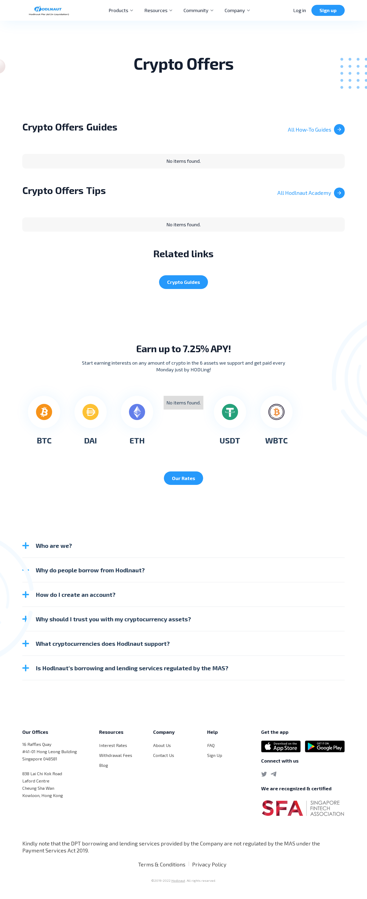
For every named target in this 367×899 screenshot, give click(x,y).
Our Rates (183, 478)
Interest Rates (113, 745)
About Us (162, 745)
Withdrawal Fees (115, 755)
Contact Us (163, 755)
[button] (121, 10)
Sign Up (214, 755)
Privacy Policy (209, 864)
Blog (103, 765)
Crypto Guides (183, 282)
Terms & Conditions (161, 864)
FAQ (211, 745)
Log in (299, 10)
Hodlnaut (178, 880)
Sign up (328, 10)
